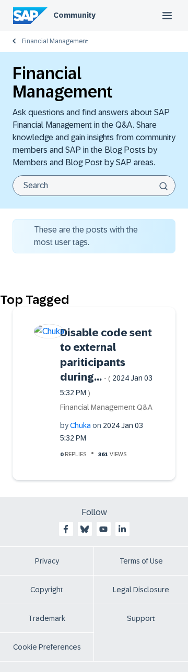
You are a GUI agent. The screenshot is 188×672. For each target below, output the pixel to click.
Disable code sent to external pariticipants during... (106, 362)
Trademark (46, 618)
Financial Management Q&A (106, 407)
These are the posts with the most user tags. (86, 236)
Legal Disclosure (141, 589)
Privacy (47, 561)
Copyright (46, 589)
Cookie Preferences (47, 647)
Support (141, 618)
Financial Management (55, 41)
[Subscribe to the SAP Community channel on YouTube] (103, 529)
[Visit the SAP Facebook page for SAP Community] (66, 529)
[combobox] (94, 185)
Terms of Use (141, 561)
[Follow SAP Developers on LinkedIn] (122, 529)
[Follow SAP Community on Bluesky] (84, 529)
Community (74, 15)
